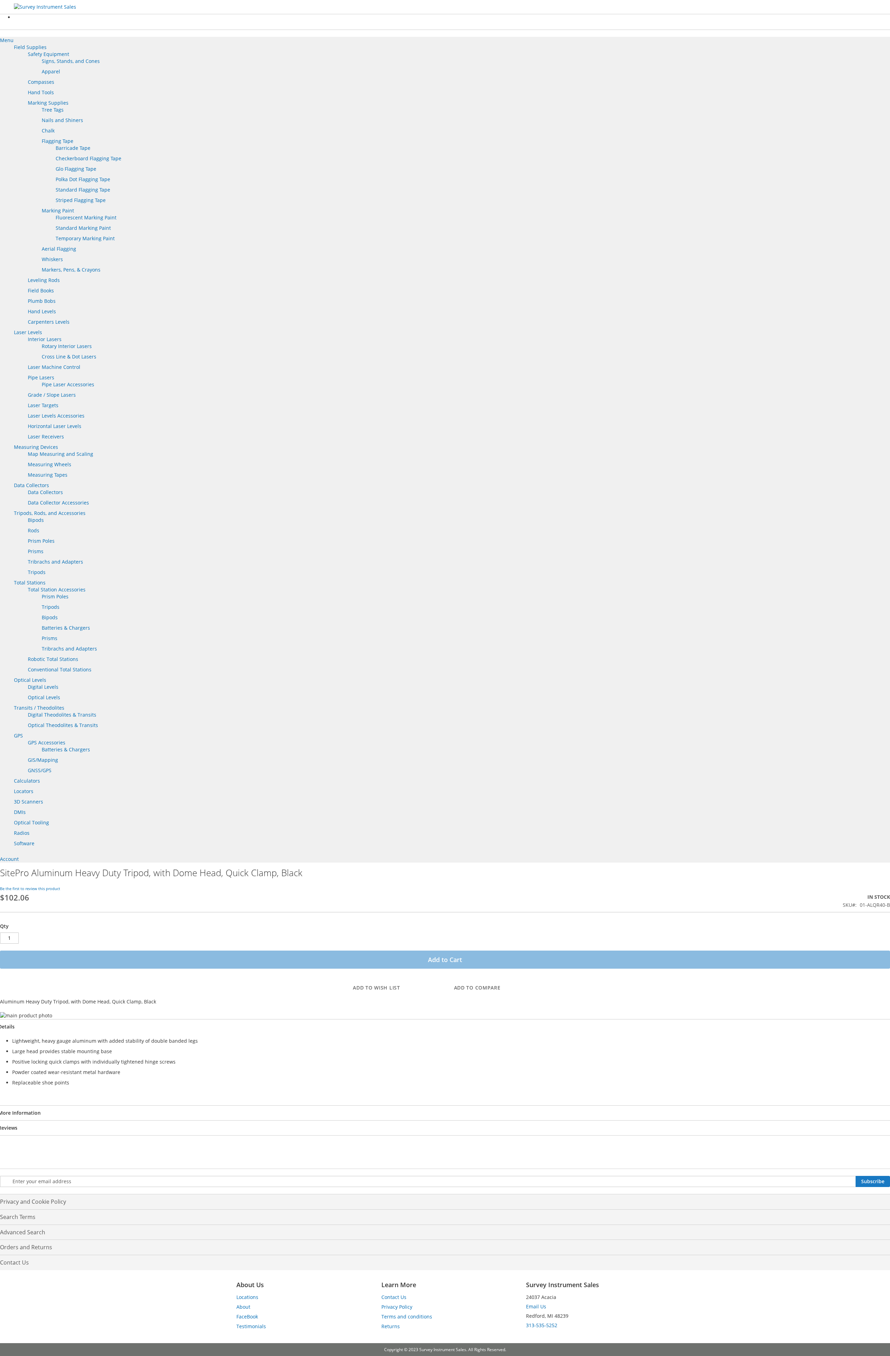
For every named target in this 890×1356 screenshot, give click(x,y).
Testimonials (251, 1326)
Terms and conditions (406, 1316)
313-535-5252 (541, 1325)
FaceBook (247, 1316)
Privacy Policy (396, 1306)
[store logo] (66, 6)
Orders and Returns (26, 1247)
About (243, 1306)
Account (9, 859)
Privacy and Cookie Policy (33, 1201)
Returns (390, 1326)
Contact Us (14, 1262)
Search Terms (17, 1217)
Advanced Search (22, 1232)
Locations (247, 1297)
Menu (7, 40)
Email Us (536, 1306)
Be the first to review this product (30, 888)
